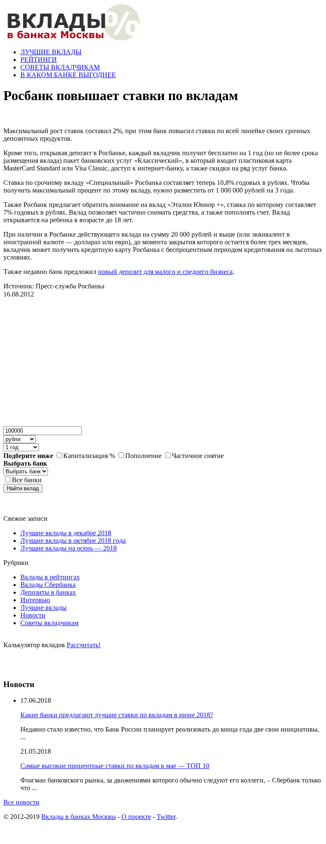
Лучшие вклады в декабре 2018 (65, 533)
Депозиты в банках (48, 592)
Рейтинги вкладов (29, 652)
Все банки (27, 479)
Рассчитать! (84, 644)
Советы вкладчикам (49, 622)
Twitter (166, 816)
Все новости (21, 802)
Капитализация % (89, 455)
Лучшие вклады (43, 607)
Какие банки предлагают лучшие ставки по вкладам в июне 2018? (116, 714)
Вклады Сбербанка (48, 584)
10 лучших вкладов (31, 667)
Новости (32, 615)
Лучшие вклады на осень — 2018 (68, 548)
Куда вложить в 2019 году (41, 660)
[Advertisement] (67, 366)
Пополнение (143, 455)
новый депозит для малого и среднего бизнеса (165, 271)
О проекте (136, 816)
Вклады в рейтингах (50, 577)
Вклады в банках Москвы (78, 816)
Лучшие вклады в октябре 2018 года (73, 540)
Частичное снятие (198, 455)
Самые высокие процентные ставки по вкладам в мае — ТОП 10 (114, 765)
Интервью (35, 600)
